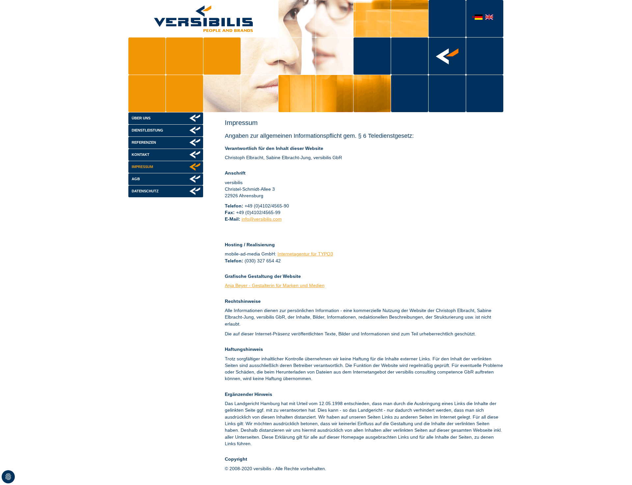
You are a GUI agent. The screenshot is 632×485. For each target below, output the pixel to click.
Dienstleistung (147, 130)
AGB (136, 179)
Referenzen (144, 142)
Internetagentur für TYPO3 (305, 253)
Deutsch (477, 17)
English (488, 17)
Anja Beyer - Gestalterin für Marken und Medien (275, 285)
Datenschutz (145, 191)
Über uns (141, 118)
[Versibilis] (203, 18)
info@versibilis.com (262, 219)
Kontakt (140, 155)
